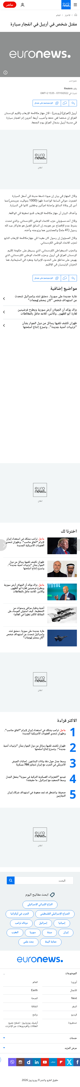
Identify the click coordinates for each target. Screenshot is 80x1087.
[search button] (11, 880)
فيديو (74, 1014)
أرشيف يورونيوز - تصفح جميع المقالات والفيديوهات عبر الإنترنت (21, 1025)
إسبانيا (61, 923)
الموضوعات (71, 973)
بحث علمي (28, 942)
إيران (66, 932)
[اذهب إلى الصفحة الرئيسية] (66, 4)
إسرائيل (43, 923)
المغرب (14, 932)
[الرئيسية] (76, 15)
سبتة (49, 932)
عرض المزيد (71, 1048)
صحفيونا (72, 1023)
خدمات (73, 1038)
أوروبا (74, 982)
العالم (58, 15)
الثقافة (34, 1006)
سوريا (33, 932)
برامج (35, 1014)
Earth (34, 990)
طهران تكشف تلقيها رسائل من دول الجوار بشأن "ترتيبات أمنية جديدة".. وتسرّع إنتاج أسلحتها (49, 325)
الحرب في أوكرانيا (19, 914)
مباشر (9, 4)
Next (74, 998)
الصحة (34, 998)
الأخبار (67, 15)
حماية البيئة (51, 942)
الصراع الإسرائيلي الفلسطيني (55, 914)
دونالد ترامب (21, 923)
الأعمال (73, 990)
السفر (74, 1006)
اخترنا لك (69, 532)
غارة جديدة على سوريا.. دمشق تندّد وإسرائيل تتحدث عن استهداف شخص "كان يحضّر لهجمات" (46, 298)
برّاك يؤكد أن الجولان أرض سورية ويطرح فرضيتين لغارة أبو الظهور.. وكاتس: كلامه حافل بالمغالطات (47, 312)
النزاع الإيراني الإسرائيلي (40, 904)
